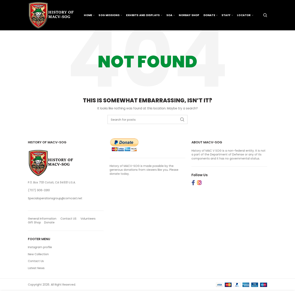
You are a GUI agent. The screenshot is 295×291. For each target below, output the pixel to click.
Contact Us (36, 261)
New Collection (38, 254)
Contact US (68, 219)
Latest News (36, 268)
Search (182, 119)
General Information (42, 219)
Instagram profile (40, 247)
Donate (49, 222)
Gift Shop (34, 222)
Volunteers (88, 219)
